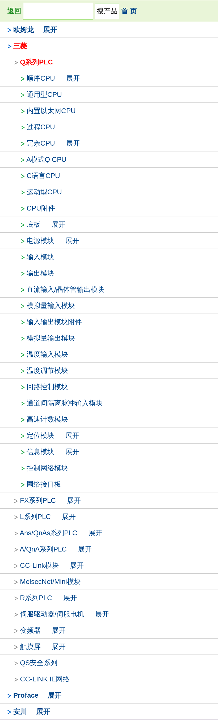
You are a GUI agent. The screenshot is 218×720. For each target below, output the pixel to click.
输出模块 (40, 273)
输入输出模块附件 (54, 322)
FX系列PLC (38, 500)
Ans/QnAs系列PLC (48, 533)
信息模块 (40, 451)
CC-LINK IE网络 (45, 679)
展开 (50, 29)
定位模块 (40, 435)
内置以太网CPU (51, 110)
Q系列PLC (36, 62)
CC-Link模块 (39, 565)
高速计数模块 (47, 419)
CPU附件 (41, 208)
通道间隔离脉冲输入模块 (65, 403)
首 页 (129, 11)
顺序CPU (41, 78)
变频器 (30, 630)
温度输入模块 (47, 354)
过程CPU (41, 127)
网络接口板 (44, 484)
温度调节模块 (47, 370)
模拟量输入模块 (51, 305)
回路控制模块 (47, 386)
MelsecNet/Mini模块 (50, 581)
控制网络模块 (47, 468)
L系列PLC (35, 516)
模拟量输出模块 (51, 338)
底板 (33, 224)
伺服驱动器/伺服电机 (52, 614)
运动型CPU (44, 192)
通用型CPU (44, 94)
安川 (20, 711)
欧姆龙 (23, 29)
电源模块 (40, 240)
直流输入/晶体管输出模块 (65, 289)
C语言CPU (43, 175)
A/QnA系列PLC (43, 549)
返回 (14, 11)
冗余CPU (41, 143)
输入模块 (40, 257)
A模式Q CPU (46, 159)
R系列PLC (36, 598)
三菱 (20, 46)
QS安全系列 (38, 662)
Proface (25, 695)
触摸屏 (30, 646)
